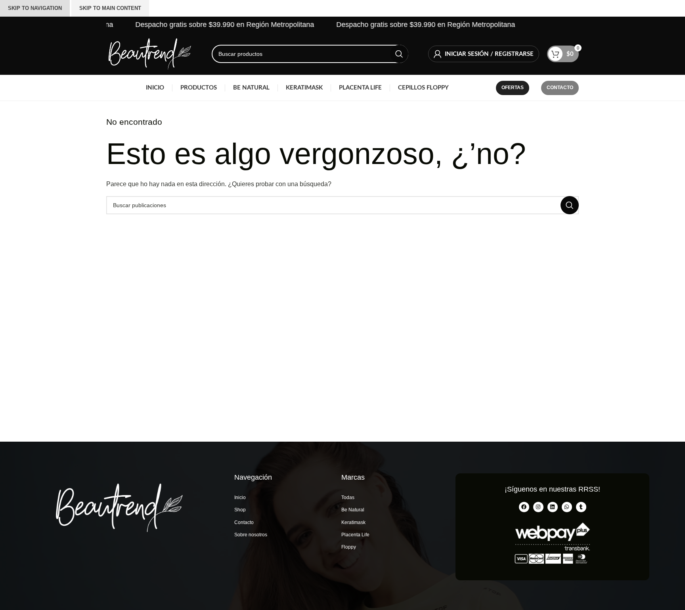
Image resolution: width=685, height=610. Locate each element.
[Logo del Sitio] (149, 53)
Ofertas (512, 87)
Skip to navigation (35, 8)
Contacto (560, 87)
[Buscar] (399, 54)
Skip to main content (110, 8)
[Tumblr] (581, 507)
